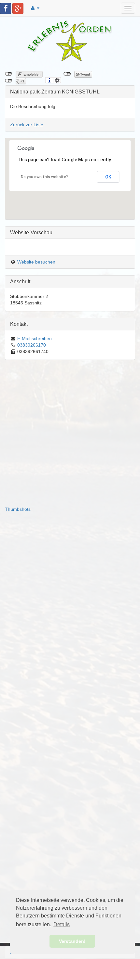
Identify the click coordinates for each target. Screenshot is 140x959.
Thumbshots (18, 509)
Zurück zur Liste (26, 124)
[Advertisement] (70, 436)
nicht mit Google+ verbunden (8, 81)
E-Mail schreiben (34, 338)
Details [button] (61, 924)
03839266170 (31, 345)
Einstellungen (57, 80)
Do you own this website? (44, 177)
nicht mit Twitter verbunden (67, 74)
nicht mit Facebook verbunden (8, 74)
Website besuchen (36, 261)
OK (108, 176)
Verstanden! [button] (72, 941)
